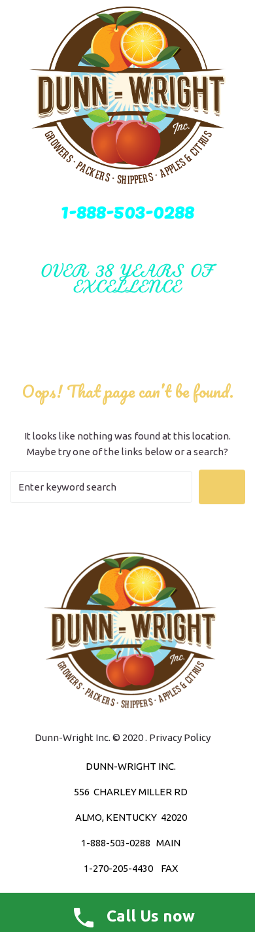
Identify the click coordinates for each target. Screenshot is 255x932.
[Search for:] (101, 487)
